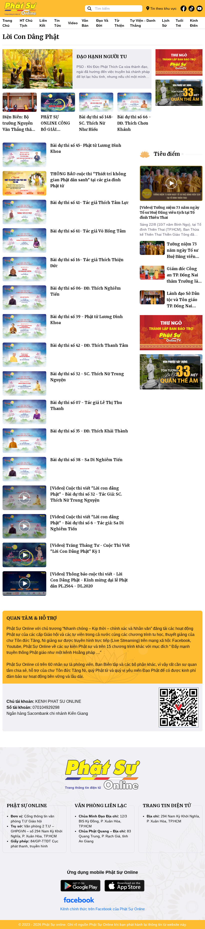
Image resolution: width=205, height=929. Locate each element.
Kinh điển (194, 22)
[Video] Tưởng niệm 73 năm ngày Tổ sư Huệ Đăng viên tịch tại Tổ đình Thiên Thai (169, 212)
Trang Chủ (7, 22)
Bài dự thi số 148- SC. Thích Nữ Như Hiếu (96, 123)
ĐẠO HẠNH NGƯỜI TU (101, 56)
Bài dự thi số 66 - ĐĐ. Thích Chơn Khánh (134, 123)
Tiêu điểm (167, 154)
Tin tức (57, 22)
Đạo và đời (102, 22)
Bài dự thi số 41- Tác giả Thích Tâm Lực (89, 202)
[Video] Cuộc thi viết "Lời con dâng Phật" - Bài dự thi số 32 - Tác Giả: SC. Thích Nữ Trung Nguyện (86, 494)
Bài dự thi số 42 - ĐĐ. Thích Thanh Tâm (89, 345)
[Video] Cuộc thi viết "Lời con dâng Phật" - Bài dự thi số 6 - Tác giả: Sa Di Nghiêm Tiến (87, 523)
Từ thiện (119, 22)
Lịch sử (166, 22)
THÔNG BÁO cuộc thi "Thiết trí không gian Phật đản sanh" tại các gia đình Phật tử (88, 180)
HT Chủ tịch (26, 22)
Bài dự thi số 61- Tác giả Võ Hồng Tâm (88, 231)
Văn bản (85, 22)
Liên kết (43, 22)
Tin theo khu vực (162, 8)
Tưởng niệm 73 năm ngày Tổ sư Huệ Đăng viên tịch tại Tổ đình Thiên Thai (182, 256)
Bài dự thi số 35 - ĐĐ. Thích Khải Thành (89, 431)
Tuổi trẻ (179, 22)
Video (73, 23)
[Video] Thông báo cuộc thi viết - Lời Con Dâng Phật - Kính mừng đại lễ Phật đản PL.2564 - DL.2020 (89, 580)
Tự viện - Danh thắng (143, 22)
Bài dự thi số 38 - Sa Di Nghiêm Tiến (86, 459)
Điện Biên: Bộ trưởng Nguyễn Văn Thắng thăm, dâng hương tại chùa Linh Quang (19, 129)
